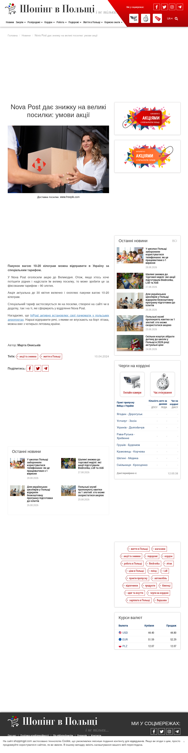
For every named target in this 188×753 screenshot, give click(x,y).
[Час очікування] (145, 18)
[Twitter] (164, 7)
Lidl (165, 571)
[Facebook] (156, 7)
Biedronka (154, 563)
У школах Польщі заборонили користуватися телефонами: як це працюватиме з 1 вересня (38, 466)
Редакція (82, 735)
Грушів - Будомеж (128, 445)
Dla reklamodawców (63, 735)
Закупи (20, 22)
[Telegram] (180, 7)
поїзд (154, 571)
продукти (150, 585)
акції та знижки (27, 356)
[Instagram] (172, 7)
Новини (10, 22)
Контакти (96, 735)
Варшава (162, 600)
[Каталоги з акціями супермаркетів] (157, 18)
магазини (160, 549)
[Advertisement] (94, 69)
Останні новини (133, 240)
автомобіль (160, 578)
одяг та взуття (135, 593)
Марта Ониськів (29, 345)
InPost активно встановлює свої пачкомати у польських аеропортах (58, 317)
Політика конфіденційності (34, 735)
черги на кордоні (159, 593)
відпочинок (132, 585)
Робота (61, 22)
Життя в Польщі (92, 22)
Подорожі (73, 22)
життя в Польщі (51, 356)
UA (169, 18)
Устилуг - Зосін (127, 421)
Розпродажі (34, 22)
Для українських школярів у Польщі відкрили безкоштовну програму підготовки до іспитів (40, 494)
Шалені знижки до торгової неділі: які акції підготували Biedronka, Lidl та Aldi (91, 464)
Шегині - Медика (127, 458)
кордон (168, 556)
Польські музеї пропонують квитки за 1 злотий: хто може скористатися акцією (91, 491)
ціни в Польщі (136, 571)
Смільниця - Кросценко (132, 465)
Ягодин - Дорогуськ (129, 414)
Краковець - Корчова (131, 451)
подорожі (152, 556)
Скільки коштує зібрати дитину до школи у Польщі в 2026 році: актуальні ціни (160, 341)
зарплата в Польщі (139, 600)
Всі (174, 241)
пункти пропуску (138, 578)
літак (169, 563)
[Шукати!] (176, 18)
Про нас (12, 735)
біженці (166, 585)
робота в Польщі (133, 563)
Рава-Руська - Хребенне (126, 436)
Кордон (48, 22)
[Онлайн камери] (133, 18)
